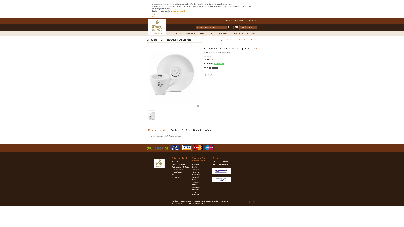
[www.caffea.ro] (157, 27)
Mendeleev (196, 174)
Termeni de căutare (186, 201)
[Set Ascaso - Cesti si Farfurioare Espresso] (173, 48)
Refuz (153, 17)
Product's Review (180, 130)
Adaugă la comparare (213, 75)
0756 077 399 (223, 162)
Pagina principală (222, 40)
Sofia (194, 192)
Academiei (195, 169)
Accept (154, 14)
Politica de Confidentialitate (181, 167)
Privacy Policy (176, 177)
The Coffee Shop (177, 172)
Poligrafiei (195, 164)
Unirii (194, 179)
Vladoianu (195, 172)
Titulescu (195, 182)
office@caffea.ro (222, 164)
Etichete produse (202, 130)
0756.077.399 (251, 21)
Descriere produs (157, 130)
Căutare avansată (199, 201)
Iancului (194, 184)
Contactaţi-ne (224, 201)
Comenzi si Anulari (212, 201)
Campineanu (196, 187)
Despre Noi (175, 162)
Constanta (195, 190)
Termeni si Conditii (178, 169)
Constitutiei (196, 177)
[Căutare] (228, 27)
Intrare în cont (238, 21)
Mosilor (194, 167)
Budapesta (195, 195)
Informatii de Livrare (178, 164)
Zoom (198, 106)
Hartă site (175, 201)
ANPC (174, 174)
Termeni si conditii (179, 11)
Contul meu (228, 21)
